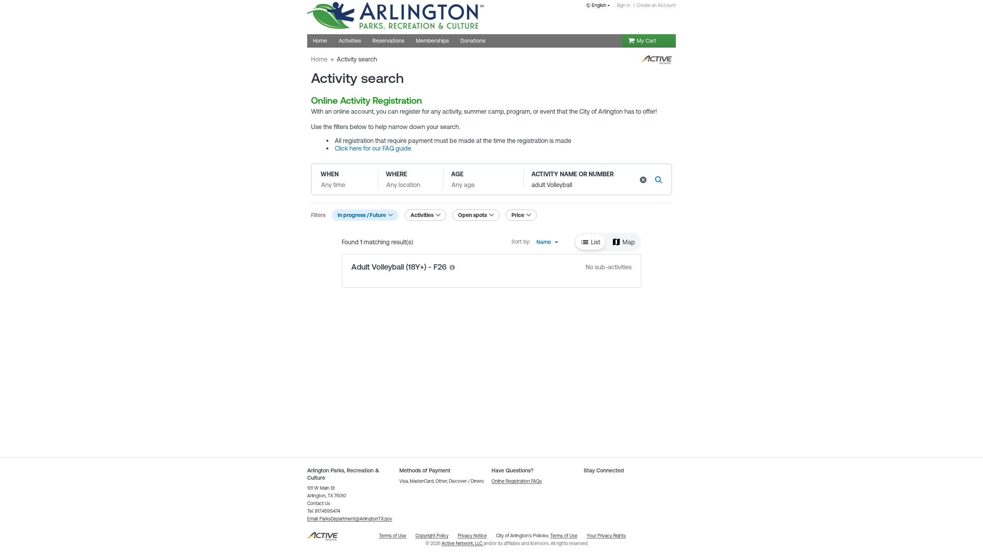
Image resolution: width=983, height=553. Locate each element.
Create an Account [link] (656, 5)
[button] (643, 180)
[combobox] (599, 6)
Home (319, 59)
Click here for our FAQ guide (373, 148)
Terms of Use (564, 535)
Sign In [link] (624, 5)
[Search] (658, 180)
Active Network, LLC (462, 543)
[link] (453, 267)
